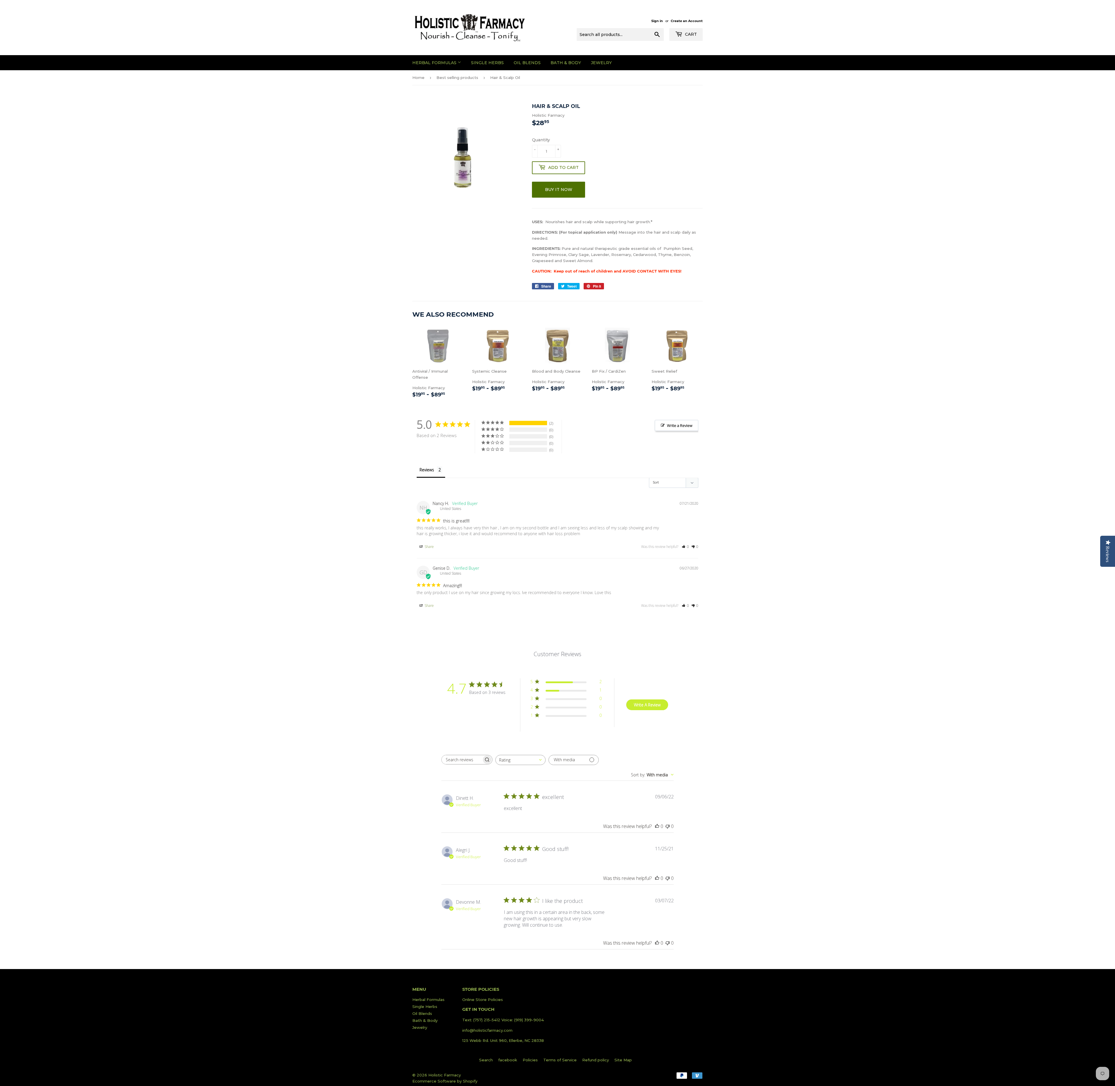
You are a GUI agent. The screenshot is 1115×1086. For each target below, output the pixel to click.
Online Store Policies (482, 999)
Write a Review (679, 425)
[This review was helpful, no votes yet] (657, 826)
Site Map (623, 1060)
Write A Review (647, 705)
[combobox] (520, 760)
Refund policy (595, 1060)
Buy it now (558, 189)
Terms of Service (560, 1060)
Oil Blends (527, 62)
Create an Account (687, 21)
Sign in (657, 21)
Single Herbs (487, 62)
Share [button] (429, 546)
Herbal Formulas (435, 62)
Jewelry (601, 62)
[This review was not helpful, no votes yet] (668, 826)
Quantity (541, 139)
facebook (507, 1060)
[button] (685, 546)
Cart (690, 34)
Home (418, 77)
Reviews (427, 469)
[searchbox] (462, 759)
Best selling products (457, 77)
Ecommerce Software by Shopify (444, 1081)
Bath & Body (566, 62)
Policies (530, 1060)
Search (486, 1060)
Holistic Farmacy (437, 383)
